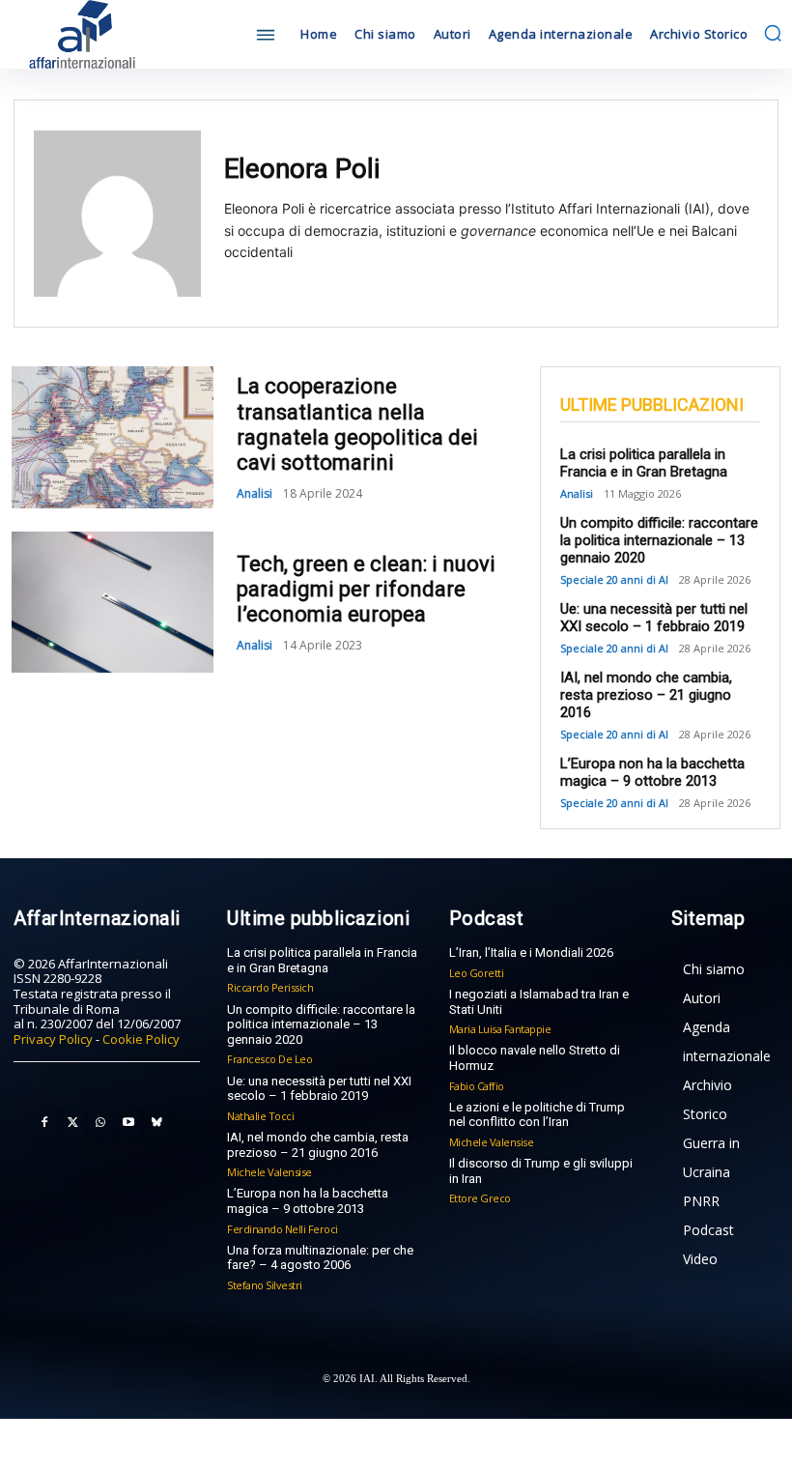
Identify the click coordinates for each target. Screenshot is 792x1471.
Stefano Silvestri (264, 1285)
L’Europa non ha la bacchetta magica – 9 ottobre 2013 (652, 772)
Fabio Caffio (476, 1086)
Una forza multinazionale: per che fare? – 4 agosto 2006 (320, 1258)
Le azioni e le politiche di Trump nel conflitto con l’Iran (537, 1115)
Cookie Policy (141, 1039)
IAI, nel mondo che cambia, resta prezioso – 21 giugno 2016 (646, 695)
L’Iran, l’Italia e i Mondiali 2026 (531, 952)
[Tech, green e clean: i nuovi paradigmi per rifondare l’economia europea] (112, 602)
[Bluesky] (156, 1123)
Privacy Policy (53, 1039)
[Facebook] (44, 1123)
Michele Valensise (269, 1172)
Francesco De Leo (269, 1059)
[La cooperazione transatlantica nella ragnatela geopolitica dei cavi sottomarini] (112, 436)
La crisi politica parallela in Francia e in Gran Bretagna (643, 463)
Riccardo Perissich (270, 987)
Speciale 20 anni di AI (614, 579)
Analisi (254, 494)
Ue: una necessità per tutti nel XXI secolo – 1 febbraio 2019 (654, 617)
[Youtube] (128, 1123)
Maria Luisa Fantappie (500, 1029)
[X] (72, 1123)
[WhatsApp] (100, 1123)
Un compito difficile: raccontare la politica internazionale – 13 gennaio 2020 (659, 540)
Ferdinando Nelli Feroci (282, 1229)
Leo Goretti (476, 973)
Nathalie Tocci (260, 1116)
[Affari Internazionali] (106, 34)
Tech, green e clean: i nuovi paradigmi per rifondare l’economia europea (366, 589)
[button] (772, 33)
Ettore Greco (480, 1198)
